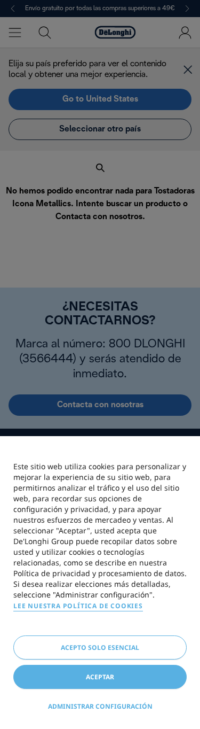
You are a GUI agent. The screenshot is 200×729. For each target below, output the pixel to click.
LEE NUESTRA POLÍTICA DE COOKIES (78, 605)
